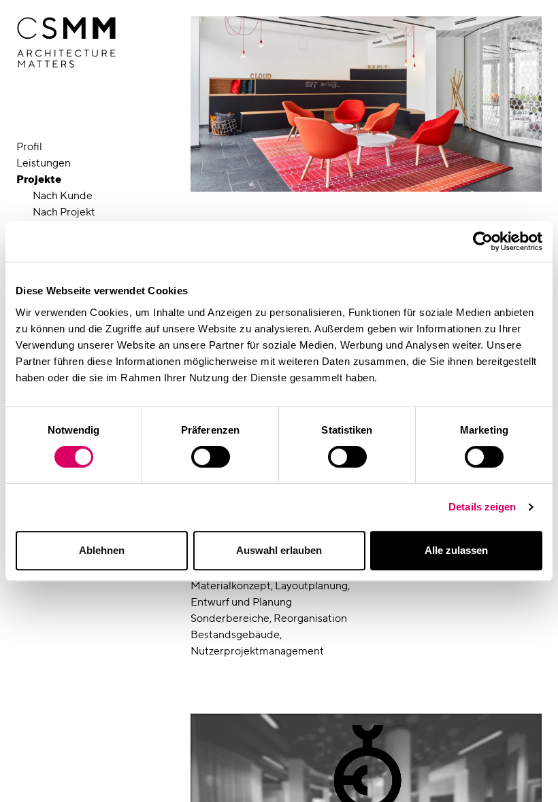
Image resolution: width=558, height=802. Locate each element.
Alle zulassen (456, 550)
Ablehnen (102, 550)
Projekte (38, 179)
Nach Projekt (64, 211)
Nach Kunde (63, 195)
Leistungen (43, 162)
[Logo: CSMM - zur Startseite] (66, 42)
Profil (29, 146)
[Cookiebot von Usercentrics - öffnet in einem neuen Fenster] (482, 241)
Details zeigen (482, 506)
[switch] (210, 457)
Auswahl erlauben (279, 550)
